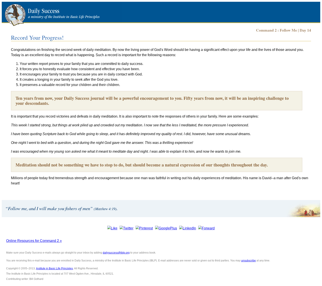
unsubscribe (248, 260)
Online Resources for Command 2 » (34, 241)
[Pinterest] (144, 228)
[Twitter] (126, 228)
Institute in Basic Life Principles (54, 268)
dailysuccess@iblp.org (116, 252)
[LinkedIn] (187, 228)
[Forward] (206, 228)
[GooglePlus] (166, 228)
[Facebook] (112, 228)
